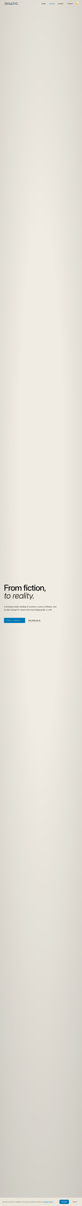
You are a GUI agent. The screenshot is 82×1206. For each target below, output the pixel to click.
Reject (75, 1202)
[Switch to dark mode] (76, 3)
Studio (44, 4)
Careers (60, 4)
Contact (70, 4)
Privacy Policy (48, 1202)
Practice (52, 4)
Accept (64, 1202)
